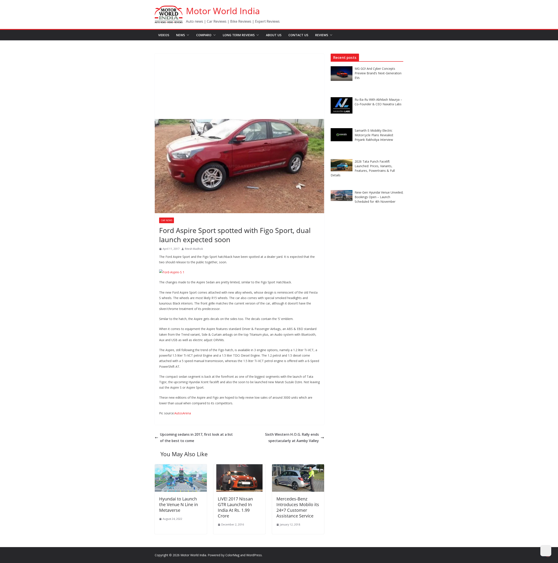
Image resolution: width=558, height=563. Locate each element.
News (180, 35)
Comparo (203, 35)
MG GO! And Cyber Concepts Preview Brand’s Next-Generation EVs (378, 73)
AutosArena (182, 413)
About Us (273, 35)
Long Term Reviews (239, 35)
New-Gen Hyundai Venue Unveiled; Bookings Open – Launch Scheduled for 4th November (379, 197)
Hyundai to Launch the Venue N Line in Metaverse (178, 504)
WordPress (254, 555)
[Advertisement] (239, 86)
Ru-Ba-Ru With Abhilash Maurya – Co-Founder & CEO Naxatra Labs (378, 101)
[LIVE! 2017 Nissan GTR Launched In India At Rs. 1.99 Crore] (239, 467)
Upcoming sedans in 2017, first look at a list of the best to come (196, 437)
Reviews (321, 35)
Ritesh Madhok (194, 249)
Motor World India (223, 11)
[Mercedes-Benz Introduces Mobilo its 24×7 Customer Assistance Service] (298, 467)
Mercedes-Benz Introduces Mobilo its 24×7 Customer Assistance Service (297, 507)
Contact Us (298, 35)
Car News (166, 220)
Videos (163, 35)
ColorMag (232, 555)
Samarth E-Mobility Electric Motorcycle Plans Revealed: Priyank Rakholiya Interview (374, 135)
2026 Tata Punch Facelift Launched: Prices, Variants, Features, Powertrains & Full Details (363, 168)
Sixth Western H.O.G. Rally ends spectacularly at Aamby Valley (292, 437)
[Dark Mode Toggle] (545, 550)
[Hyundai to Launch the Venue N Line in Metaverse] (181, 467)
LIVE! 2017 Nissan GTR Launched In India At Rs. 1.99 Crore (235, 507)
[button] (187, 35)
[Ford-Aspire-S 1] (171, 272)
